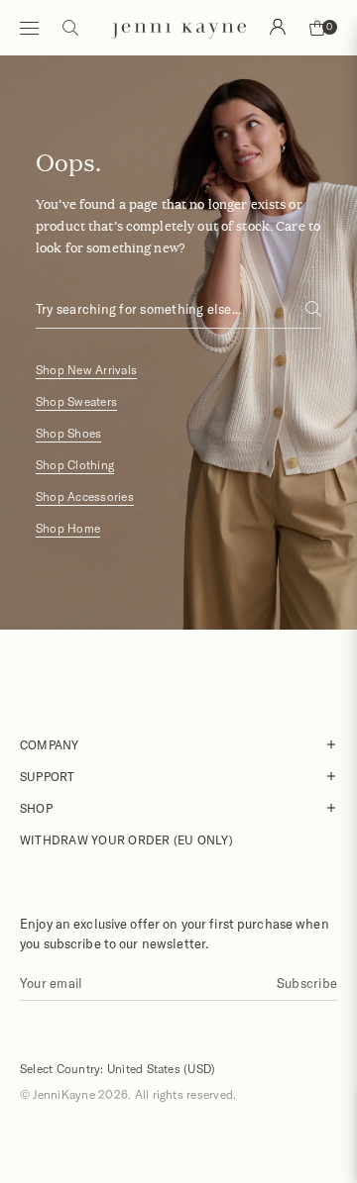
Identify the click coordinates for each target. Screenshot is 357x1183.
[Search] (278, 27)
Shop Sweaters (76, 401)
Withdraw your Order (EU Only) (126, 839)
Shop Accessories (85, 496)
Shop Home (68, 528)
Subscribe (307, 983)
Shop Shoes (68, 433)
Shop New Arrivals (86, 369)
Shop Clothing (75, 464)
